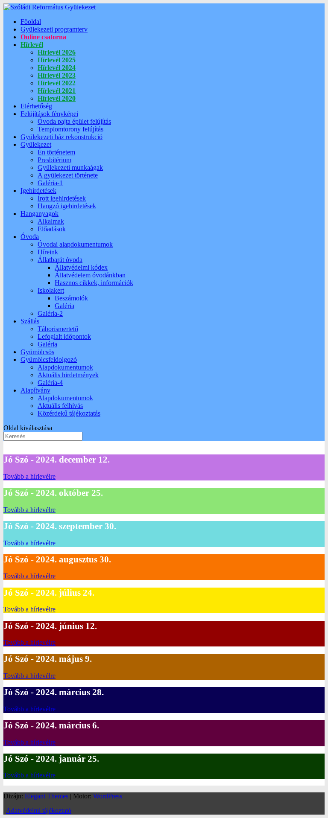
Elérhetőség (36, 106)
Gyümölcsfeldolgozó (48, 359)
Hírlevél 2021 (57, 90)
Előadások (52, 229)
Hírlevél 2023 (57, 75)
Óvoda (29, 236)
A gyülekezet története (68, 175)
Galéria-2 (50, 313)
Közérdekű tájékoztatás (69, 413)
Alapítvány (35, 390)
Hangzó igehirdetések (67, 206)
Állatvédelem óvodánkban (90, 275)
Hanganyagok (39, 213)
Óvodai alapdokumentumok (75, 244)
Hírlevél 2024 (57, 67)
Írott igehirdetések (62, 198)
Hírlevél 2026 (57, 52)
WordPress (107, 796)
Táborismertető (58, 328)
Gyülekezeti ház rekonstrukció (61, 136)
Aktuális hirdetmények (68, 374)
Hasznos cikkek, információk (94, 282)
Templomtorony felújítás (70, 129)
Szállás (29, 321)
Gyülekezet (35, 144)
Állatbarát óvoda (60, 259)
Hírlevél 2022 (57, 83)
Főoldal (30, 21)
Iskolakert (51, 290)
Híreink (48, 252)
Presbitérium (54, 159)
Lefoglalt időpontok (64, 336)
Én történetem (56, 152)
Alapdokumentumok (65, 367)
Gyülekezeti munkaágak (70, 167)
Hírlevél (31, 44)
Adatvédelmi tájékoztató (38, 810)
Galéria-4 (50, 382)
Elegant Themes (46, 796)
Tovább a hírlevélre (29, 476)
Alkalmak (51, 221)
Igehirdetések (38, 190)
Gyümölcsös (37, 351)
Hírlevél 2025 (57, 60)
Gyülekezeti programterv (54, 29)
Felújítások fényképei (49, 113)
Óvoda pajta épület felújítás (74, 121)
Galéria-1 (50, 182)
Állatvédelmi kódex (81, 267)
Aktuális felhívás (60, 405)
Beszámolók (71, 298)
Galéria (64, 305)
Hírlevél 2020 (57, 98)
